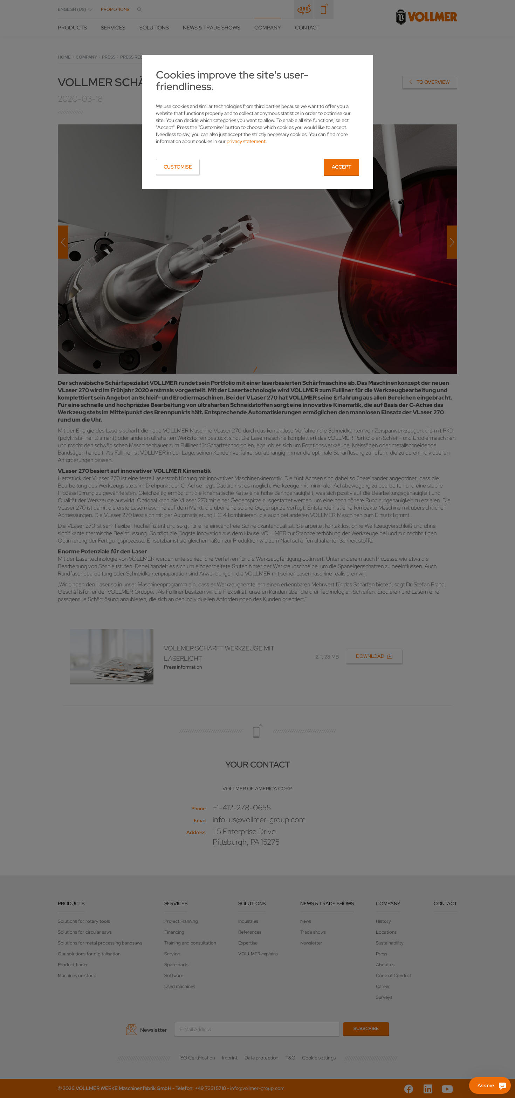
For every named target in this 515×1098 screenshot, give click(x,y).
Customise (178, 167)
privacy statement (246, 141)
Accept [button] (341, 167)
